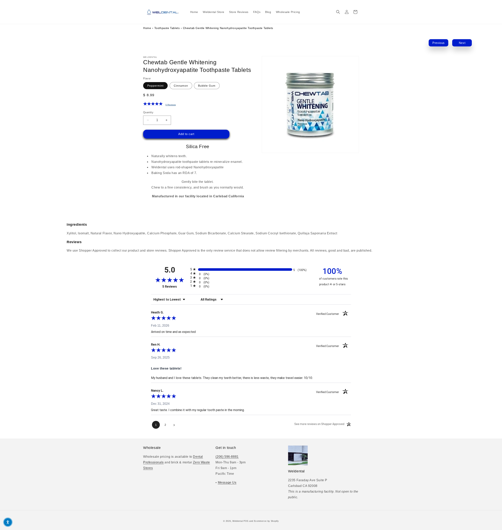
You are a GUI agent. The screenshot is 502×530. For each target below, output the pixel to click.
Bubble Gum (207, 85)
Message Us (227, 482)
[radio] (251, 269)
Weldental (237, 521)
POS (246, 521)
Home (147, 28)
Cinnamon (181, 85)
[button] (338, 12)
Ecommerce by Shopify (266, 521)
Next (462, 42)
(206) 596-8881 (227, 456)
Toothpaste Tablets (167, 28)
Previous (438, 42)
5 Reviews (171, 105)
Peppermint (155, 85)
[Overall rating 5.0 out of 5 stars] (153, 105)
